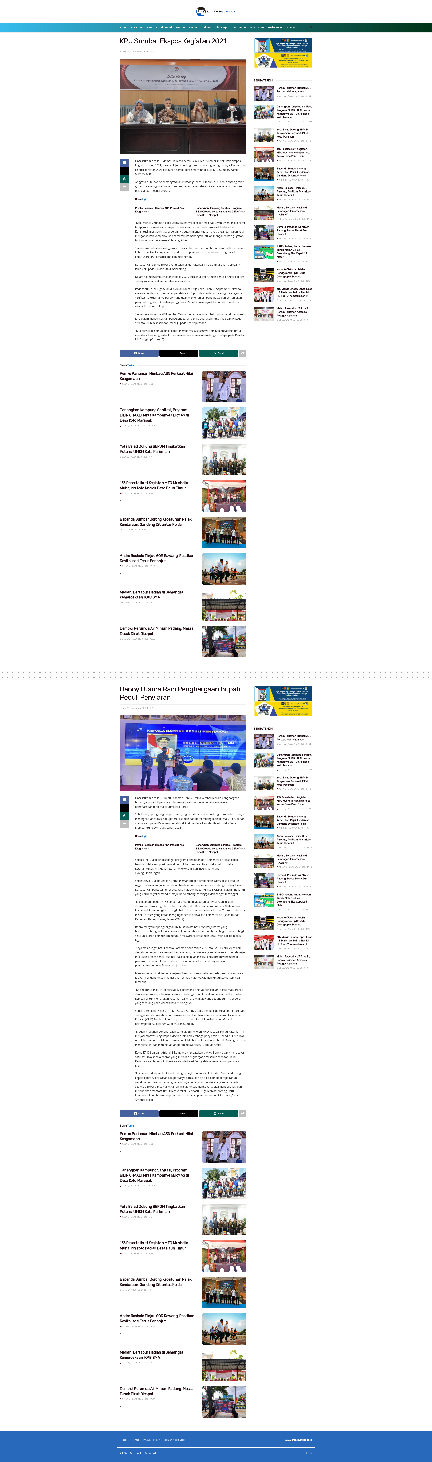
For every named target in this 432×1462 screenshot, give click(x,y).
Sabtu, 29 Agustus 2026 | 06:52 (138, 384)
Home (123, 27)
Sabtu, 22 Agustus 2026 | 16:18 (294, 281)
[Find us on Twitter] (310, 1453)
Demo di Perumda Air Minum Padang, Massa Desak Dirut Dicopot (293, 230)
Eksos (207, 27)
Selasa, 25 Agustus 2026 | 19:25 (138, 566)
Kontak (135, 1440)
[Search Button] (311, 27)
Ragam (180, 27)
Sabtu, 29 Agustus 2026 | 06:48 (138, 457)
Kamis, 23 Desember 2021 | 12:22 (137, 51)
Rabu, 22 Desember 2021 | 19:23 (137, 708)
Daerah (152, 27)
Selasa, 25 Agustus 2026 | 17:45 (138, 603)
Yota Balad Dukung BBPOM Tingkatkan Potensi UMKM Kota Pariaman (292, 133)
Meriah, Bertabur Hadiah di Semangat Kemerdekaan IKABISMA (292, 211)
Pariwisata (274, 27)
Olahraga (221, 27)
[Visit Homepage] (216, 12)
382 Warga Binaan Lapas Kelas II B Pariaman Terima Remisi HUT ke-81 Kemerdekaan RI (294, 292)
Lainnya (291, 27)
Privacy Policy (150, 1440)
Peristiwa (137, 27)
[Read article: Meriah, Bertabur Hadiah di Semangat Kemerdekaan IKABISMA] (224, 605)
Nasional (194, 27)
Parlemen (239, 27)
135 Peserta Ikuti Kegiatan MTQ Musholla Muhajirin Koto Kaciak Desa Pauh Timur (293, 152)
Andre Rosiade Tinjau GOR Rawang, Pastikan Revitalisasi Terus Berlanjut (294, 191)
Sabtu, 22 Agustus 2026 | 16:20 (294, 261)
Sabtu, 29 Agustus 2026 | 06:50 (138, 426)
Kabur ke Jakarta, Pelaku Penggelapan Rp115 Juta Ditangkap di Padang (291, 273)
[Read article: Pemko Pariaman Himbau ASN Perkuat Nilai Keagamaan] (224, 386)
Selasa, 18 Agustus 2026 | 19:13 (294, 300)
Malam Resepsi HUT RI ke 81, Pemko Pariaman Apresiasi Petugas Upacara (293, 312)
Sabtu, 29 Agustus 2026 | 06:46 (138, 493)
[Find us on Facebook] (306, 1453)
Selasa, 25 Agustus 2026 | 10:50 (138, 639)
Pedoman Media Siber (173, 1440)
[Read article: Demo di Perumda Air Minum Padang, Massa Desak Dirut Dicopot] (224, 641)
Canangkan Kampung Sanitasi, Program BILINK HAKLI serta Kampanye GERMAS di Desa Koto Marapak (220, 212)
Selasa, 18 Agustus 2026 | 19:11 (294, 320)
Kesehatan (257, 27)
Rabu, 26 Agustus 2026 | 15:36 (137, 530)
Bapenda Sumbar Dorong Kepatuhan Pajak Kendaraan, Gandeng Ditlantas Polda (293, 172)
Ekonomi (166, 27)
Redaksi (124, 1440)
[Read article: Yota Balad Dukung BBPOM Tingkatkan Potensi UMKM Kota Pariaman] (224, 459)
